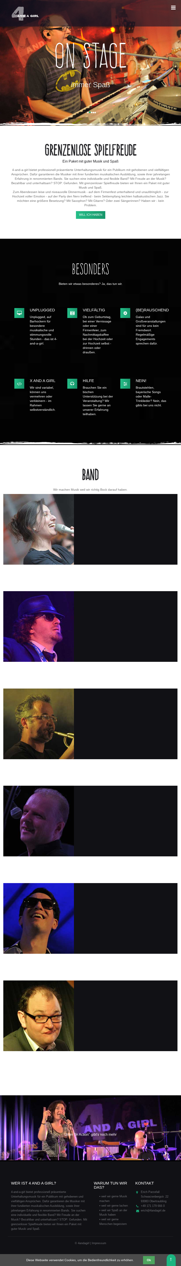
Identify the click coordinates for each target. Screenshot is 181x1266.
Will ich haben (90, 214)
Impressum (99, 1243)
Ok (149, 1260)
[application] (90, 1128)
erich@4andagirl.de (153, 1210)
